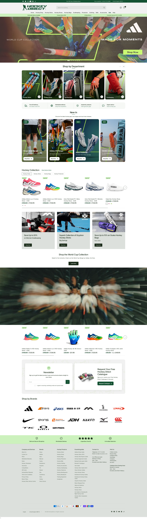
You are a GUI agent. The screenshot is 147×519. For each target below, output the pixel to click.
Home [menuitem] (32, 12)
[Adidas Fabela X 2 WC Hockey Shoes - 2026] (31, 336)
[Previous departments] (120, 66)
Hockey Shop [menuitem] (39, 12)
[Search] (104, 7)
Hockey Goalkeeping (62, 467)
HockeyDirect (52, 511)
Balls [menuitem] (97, 12)
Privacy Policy (25, 476)
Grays (40, 452)
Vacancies (24, 465)
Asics (40, 456)
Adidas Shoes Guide (79, 452)
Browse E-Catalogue (79, 463)
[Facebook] (23, 1)
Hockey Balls (60, 461)
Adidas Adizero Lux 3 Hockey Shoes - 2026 (30, 200)
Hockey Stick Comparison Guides (81, 496)
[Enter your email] (68, 382)
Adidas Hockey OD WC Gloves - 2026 (73, 349)
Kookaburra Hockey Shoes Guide (81, 477)
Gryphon (41, 465)
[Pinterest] (33, 1)
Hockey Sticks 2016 (79, 454)
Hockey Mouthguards (62, 472)
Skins (40, 476)
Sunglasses (59, 479)
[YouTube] (30, 1)
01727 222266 (101, 452)
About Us (24, 452)
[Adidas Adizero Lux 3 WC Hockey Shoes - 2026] (52, 187)
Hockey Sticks (37, 173)
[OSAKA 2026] (112, 140)
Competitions (25, 467)
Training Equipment (61, 476)
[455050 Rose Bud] (109, 204)
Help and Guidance (79, 485)
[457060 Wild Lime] (111, 204)
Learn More (73, 263)
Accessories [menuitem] (103, 12)
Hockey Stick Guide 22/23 (81, 467)
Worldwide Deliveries (27, 458)
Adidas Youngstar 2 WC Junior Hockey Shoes (114, 349)
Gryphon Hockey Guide (80, 480)
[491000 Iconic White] (107, 204)
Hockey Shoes (26, 173)
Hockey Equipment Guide (81, 458)
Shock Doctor (42, 481)
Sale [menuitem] (110, 12)
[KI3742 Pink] (25, 205)
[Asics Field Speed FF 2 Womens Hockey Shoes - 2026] (94, 187)
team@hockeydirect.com (101, 453)
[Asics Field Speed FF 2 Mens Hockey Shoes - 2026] (73, 187)
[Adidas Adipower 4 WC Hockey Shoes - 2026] (94, 336)
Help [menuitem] (114, 12)
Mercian (41, 458)
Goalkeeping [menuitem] (76, 12)
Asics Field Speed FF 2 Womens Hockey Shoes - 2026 (94, 200)
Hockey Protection (59, 173)
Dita (40, 472)
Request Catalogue (105, 383)
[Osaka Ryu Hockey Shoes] (115, 187)
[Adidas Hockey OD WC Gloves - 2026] (73, 336)
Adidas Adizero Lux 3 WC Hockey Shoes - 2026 (52, 200)
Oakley (41, 479)
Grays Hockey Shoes (80, 472)
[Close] (0, 518)
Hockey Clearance (61, 470)
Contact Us (24, 454)
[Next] (125, 187)
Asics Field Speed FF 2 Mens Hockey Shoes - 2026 (72, 200)
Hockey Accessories (62, 465)
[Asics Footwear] (86, 140)
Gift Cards (24, 470)
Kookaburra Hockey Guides (81, 474)
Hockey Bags (47, 173)
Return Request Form (80, 483)
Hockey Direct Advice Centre (29, 481)
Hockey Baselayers (61, 474)
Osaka (40, 461)
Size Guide (77, 465)
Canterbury (42, 474)
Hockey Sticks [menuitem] (49, 12)
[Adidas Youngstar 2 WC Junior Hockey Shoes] (115, 336)
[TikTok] (35, 1)
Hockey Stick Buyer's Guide (81, 456)
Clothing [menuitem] (91, 12)
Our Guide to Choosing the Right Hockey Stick (81, 492)
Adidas (41, 454)
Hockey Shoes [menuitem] (58, 12)
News (23, 461)
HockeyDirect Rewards (27, 472)
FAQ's (23, 456)
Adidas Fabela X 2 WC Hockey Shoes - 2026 (30, 349)
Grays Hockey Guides (80, 470)
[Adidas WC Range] (60, 140)
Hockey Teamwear (26, 463)
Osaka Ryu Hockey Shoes (113, 199)
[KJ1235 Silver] (23, 205)
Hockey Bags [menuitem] (68, 12)
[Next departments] (123, 66)
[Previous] (22, 187)
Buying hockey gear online (81, 461)
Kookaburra (42, 463)
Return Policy (25, 479)
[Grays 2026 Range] (34, 140)
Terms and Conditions (27, 474)
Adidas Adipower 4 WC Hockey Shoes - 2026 (93, 349)
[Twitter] (25, 1)
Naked (41, 470)
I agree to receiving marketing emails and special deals (50, 385)
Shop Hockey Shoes (46, 170)
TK (40, 467)
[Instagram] (28, 1)
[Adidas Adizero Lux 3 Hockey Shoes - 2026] (31, 187)
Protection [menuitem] (85, 12)
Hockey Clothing (61, 463)
